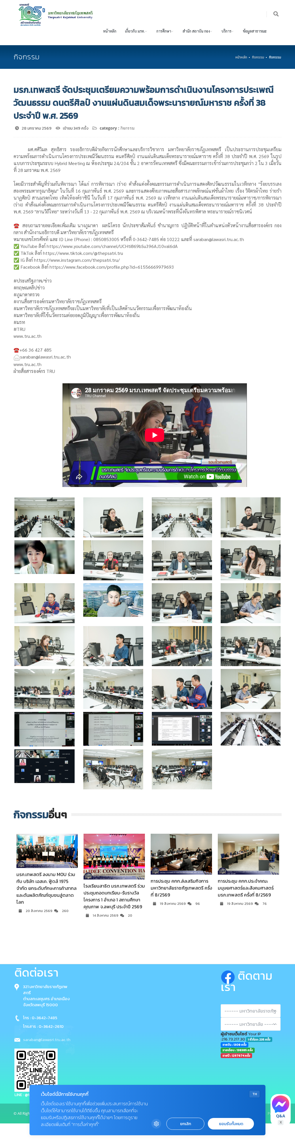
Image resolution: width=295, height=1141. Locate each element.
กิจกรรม (258, 57)
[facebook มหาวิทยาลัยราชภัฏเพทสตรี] (229, 975)
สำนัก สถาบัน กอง (196, 31)
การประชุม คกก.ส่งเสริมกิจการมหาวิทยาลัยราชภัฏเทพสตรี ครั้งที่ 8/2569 (117, 887)
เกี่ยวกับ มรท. (135, 31)
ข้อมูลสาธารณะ (255, 31)
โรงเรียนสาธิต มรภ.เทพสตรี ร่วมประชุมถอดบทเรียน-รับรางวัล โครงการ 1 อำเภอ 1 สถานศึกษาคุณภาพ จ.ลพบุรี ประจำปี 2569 (50, 896)
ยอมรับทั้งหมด (231, 1124)
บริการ (226, 31)
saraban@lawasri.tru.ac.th (46, 1040)
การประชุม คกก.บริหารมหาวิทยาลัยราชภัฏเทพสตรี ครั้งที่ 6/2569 (251, 887)
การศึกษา (163, 31)
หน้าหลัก (109, 31)
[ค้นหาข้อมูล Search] (276, 14)
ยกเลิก (185, 1124)
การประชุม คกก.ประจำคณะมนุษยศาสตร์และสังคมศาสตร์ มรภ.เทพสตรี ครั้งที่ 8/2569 (182, 887)
